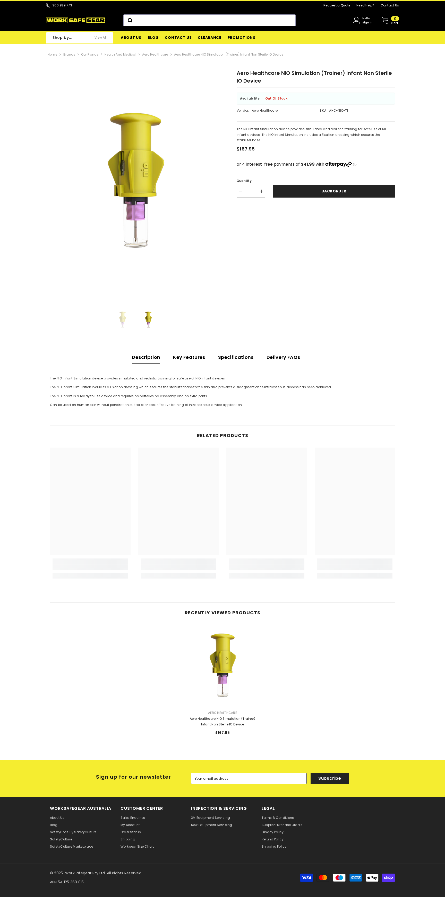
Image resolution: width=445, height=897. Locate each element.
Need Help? (365, 5)
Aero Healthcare (155, 54)
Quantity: (244, 181)
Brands (69, 54)
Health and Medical (120, 54)
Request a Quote (336, 5)
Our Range (89, 54)
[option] (135, 195)
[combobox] (209, 20)
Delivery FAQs (283, 357)
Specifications (236, 357)
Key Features (189, 357)
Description (146, 357)
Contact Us (390, 5)
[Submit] (130, 20)
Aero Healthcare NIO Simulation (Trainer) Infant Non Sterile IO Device (229, 54)
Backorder (333, 191)
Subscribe (329, 778)
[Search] (209, 20)
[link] (90, 567)
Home (52, 54)
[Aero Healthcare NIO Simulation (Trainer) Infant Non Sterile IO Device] (222, 665)
